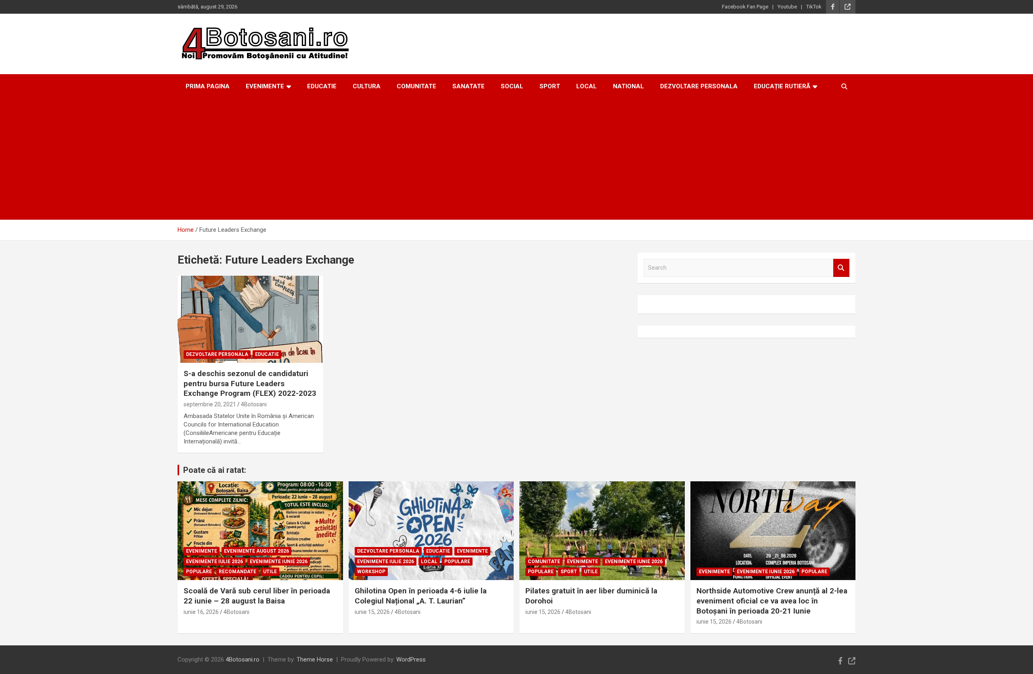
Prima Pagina (208, 86)
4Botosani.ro (242, 659)
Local (586, 86)
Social (512, 86)
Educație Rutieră (782, 86)
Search (841, 268)
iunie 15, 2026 (372, 612)
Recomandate (237, 571)
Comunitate (416, 86)
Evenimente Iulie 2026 (214, 561)
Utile (270, 571)
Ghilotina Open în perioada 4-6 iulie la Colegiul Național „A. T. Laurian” (421, 595)
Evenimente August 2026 (256, 551)
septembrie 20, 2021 (210, 404)
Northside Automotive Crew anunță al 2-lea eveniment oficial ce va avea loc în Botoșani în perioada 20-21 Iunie (771, 600)
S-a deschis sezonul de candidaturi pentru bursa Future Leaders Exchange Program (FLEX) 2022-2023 (250, 383)
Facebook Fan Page (745, 7)
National (628, 86)
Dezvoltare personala (699, 86)
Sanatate (468, 86)
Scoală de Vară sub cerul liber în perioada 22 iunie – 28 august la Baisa (257, 595)
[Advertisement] (516, 159)
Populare (199, 571)
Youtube (787, 7)
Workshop (371, 571)
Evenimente (265, 86)
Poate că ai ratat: (214, 470)
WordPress (411, 659)
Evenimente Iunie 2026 (278, 561)
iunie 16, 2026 (201, 612)
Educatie (322, 86)
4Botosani (254, 404)
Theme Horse (315, 659)
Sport (550, 86)
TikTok (814, 7)
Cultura (367, 86)
